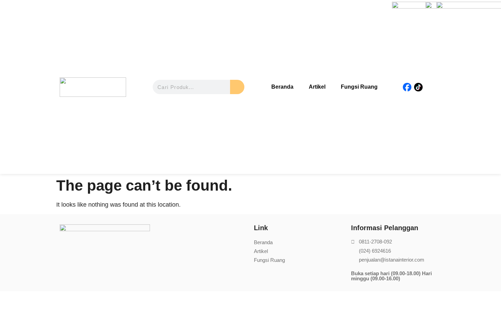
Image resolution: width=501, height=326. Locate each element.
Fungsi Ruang (359, 87)
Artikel (317, 87)
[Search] (237, 87)
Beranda (282, 87)
